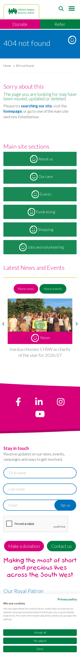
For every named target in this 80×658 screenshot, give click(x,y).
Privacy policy (67, 599)
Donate (20, 24)
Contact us (61, 546)
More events (53, 289)
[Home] (21, 11)
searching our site (36, 106)
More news (26, 289)
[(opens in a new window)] (18, 402)
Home (7, 65)
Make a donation (24, 546)
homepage (12, 111)
